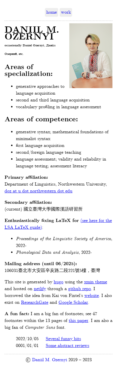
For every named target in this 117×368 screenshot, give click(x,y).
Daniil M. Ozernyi (49, 360)
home (51, 12)
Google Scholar (73, 302)
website (91, 296)
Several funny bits (63, 339)
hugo (58, 282)
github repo (79, 289)
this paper (78, 321)
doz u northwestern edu (38, 191)
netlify (40, 289)
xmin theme (95, 282)
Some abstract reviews (67, 346)
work (66, 12)
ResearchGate (34, 302)
